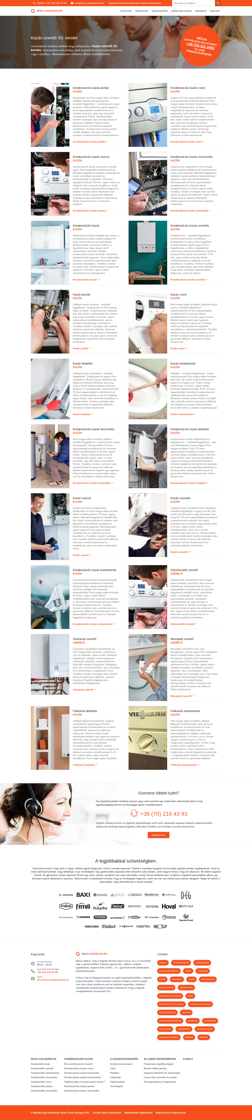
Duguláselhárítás (160, 11)
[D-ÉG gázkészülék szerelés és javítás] (186, 895)
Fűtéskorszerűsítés (170, 1021)
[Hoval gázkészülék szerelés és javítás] (169, 906)
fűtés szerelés (167, 1012)
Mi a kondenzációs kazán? (78, 1064)
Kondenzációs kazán (78, 1059)
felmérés (193, 1021)
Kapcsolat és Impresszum (171, 1112)
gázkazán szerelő (169, 1037)
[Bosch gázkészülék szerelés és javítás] (134, 895)
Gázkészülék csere (41, 1081)
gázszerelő (184, 1029)
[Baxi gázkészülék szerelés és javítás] (83, 895)
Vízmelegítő (116, 1086)
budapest (177, 979)
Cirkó (113, 1068)
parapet (204, 1037)
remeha (189, 1037)
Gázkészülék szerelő (42, 1068)
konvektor (165, 1029)
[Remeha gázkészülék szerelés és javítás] (152, 917)
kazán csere (186, 988)
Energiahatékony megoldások (160, 1081)
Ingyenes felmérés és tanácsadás (162, 1072)
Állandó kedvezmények (160, 1059)
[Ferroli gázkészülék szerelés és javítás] (83, 906)
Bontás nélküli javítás (155, 1068)
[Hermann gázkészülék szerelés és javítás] (134, 906)
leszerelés (210, 1021)
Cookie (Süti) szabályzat (107, 1112)
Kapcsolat (214, 11)
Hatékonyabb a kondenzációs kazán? (84, 1081)
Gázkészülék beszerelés (44, 1077)
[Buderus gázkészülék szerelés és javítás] (152, 894)
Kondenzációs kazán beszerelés (81, 1072)
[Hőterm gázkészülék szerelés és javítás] (152, 906)
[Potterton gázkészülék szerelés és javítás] (100, 917)
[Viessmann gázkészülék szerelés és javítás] (126, 926)
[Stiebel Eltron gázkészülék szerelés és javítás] (92, 927)
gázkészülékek (205, 1029)
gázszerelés (208, 979)
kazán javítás (166, 988)
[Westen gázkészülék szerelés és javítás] (143, 926)
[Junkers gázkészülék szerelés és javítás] (83, 917)
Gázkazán (115, 1077)
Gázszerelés (126, 11)
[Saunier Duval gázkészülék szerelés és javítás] (186, 917)
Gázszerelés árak (40, 1064)
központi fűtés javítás (171, 1004)
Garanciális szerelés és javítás (160, 1077)
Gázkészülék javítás (41, 1086)
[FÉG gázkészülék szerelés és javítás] (66, 906)
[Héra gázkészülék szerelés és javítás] (117, 906)
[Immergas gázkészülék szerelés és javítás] (66, 917)
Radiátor (114, 1072)
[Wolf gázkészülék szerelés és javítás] (160, 926)
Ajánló (163, 963)
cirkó (188, 971)
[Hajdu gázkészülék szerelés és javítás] (100, 906)
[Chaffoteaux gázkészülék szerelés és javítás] (169, 894)
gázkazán (203, 971)
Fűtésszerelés (141, 11)
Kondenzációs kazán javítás (79, 1086)
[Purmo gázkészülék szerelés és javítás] (117, 917)
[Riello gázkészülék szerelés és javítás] (169, 917)
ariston (186, 1012)
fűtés (162, 979)
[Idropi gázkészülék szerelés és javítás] (186, 906)
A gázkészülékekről (124, 1059)
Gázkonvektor (117, 1081)
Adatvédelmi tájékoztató (138, 1112)
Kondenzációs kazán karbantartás (82, 1077)
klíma (190, 996)
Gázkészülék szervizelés (44, 1090)
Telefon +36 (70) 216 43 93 (52, 3)
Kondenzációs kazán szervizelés (81, 1090)
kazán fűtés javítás (200, 1004)
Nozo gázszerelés (43, 1059)
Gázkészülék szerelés (181, 11)
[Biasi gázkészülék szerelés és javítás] (117, 894)
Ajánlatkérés (201, 11)
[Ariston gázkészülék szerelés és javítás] (66, 895)
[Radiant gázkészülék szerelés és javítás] (134, 917)
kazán (191, 979)
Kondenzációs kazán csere (78, 1068)
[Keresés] (218, 3)
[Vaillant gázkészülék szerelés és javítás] (109, 926)
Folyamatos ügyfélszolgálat (158, 1064)
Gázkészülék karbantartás (45, 1072)
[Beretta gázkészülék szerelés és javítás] (100, 894)
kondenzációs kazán (170, 996)
